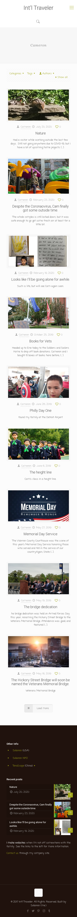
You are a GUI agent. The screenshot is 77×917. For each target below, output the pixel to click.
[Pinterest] (39, 911)
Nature (40, 133)
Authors (47, 73)
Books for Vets (40, 341)
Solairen (17, 750)
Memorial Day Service (40, 534)
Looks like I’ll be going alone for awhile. (40, 279)
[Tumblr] (49, 911)
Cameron (26, 127)
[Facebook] (28, 911)
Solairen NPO (20, 758)
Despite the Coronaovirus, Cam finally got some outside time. (40, 208)
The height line (40, 472)
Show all (63, 77)
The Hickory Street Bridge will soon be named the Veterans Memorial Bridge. (40, 682)
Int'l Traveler (38, 8)
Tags (30, 73)
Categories (15, 73)
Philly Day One (41, 410)
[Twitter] (33, 911)
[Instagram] (44, 911)
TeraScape (19, 766)
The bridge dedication (40, 607)
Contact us (13, 853)
